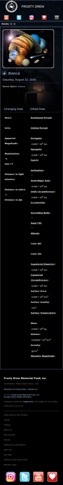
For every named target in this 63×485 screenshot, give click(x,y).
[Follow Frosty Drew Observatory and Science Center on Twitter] (24, 477)
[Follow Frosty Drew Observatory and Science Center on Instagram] (31, 17)
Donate (7, 440)
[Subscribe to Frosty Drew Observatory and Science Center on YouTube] (6, 17)
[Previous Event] (11, 24)
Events (7, 420)
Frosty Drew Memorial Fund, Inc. (22, 396)
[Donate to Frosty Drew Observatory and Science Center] (44, 17)
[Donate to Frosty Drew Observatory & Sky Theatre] (52, 477)
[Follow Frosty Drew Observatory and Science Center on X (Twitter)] (19, 17)
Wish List (8, 450)
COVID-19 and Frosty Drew (15, 460)
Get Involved (9, 435)
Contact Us (32, 389)
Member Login (10, 465)
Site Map (7, 455)
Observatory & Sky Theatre (16, 415)
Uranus (21, 86)
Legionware (28, 402)
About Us (8, 430)
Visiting (7, 425)
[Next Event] (14, 24)
